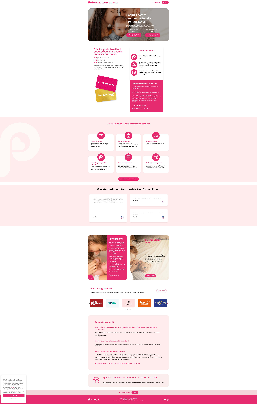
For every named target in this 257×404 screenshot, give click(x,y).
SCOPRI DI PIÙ (113, 276)
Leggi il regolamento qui (100, 335)
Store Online (130, 399)
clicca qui (12, 387)
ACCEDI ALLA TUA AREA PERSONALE (128, 179)
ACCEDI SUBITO (151, 276)
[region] (13, 389)
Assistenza (125, 399)
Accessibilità (140, 401)
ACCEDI (165, 2)
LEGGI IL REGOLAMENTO (140, 105)
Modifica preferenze (13, 398)
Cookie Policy (125, 401)
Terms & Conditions (132, 401)
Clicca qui (110, 363)
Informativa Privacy (117, 401)
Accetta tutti (14, 395)
